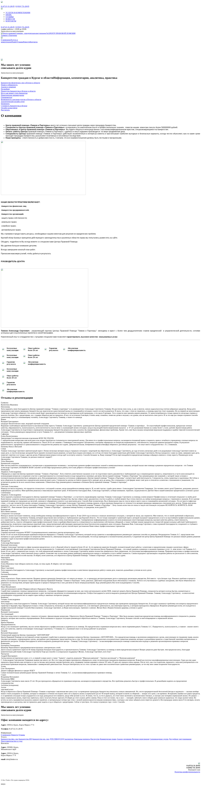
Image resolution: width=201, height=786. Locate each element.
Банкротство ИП (25, 739)
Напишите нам (194, 770)
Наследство (95, 739)
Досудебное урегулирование (180, 739)
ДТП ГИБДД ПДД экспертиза (62, 739)
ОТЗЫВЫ (10, 17)
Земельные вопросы (82, 739)
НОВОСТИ (10, 19)
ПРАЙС (9, 15)
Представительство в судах (11, 741)
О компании (6, 735)
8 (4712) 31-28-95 (7, 6)
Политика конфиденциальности (187, 772)
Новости (14, 735)
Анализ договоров (124, 739)
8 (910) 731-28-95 (22, 6)
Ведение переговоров (140, 739)
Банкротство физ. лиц (9, 739)
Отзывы (21, 735)
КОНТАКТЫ (11, 21)
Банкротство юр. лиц (40, 739)
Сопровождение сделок (159, 739)
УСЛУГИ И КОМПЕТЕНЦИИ (18, 13)
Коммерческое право (108, 739)
